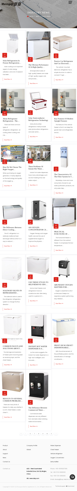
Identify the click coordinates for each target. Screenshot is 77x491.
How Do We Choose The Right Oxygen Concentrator (12, 169)
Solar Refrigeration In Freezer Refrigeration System (11, 63)
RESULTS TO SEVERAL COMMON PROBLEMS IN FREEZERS (12, 401)
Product (5, 446)
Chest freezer (54, 450)
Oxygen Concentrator (57, 458)
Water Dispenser (55, 446)
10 (47, 434)
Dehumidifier (54, 462)
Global (29, 450)
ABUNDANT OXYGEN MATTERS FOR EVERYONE (63, 287)
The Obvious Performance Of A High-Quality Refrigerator (38, 67)
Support (5, 454)
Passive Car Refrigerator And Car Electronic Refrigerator (63, 63)
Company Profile (32, 446)
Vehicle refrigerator (56, 454)
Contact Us (6, 462)
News (37, 16)
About (5, 450)
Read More (7, 79)
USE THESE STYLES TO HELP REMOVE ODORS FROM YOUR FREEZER (38, 284)
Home (31, 16)
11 (51, 434)
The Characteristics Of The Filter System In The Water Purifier (63, 176)
